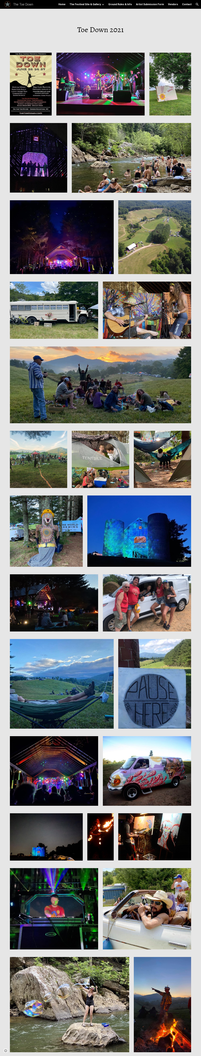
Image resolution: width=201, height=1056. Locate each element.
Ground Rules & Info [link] (120, 4)
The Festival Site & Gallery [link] (85, 4)
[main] (100, 28)
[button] (197, 4)
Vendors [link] (173, 4)
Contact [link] (187, 4)
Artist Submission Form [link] (150, 4)
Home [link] (61, 4)
